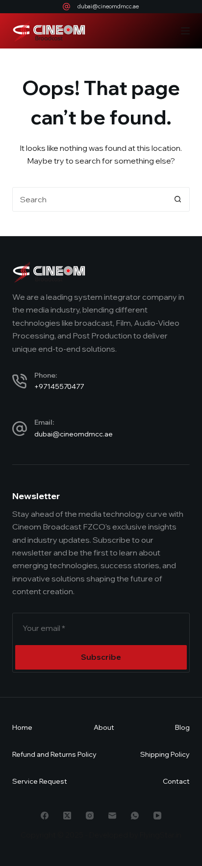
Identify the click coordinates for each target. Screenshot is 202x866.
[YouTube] (157, 815)
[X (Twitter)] (67, 815)
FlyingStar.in (160, 835)
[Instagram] (90, 815)
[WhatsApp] (135, 815)
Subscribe (101, 657)
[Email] (112, 815)
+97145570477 (59, 386)
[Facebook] (45, 815)
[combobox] (89, 199)
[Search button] (177, 199)
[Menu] (185, 30)
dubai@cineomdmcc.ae (108, 6)
